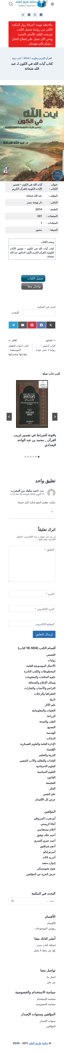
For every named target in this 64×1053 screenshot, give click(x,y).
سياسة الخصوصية (45, 1004)
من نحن (51, 982)
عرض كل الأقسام (45, 799)
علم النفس (49, 794)
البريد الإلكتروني (44, 609)
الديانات (50, 738)
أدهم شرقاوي (47, 846)
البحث (15, 312)
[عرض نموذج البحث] (11, 4)
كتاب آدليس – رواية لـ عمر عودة (45, 345)
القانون (51, 777)
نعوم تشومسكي (46, 868)
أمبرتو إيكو (49, 851)
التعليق (49, 549)
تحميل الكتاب (35, 278)
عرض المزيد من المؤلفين (40, 874)
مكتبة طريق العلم (38, 1043)
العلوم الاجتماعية (45, 766)
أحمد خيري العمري (44, 840)
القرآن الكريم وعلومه (42, 58)
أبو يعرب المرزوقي (44, 818)
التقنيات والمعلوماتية (43, 710)
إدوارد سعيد (48, 863)
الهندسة (50, 732)
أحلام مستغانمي (46, 829)
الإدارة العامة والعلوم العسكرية (37, 744)
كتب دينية (16, 58)
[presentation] (32, 404)
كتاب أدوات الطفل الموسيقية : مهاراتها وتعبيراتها (19, 347)
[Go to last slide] (54, 417)
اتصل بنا (51, 977)
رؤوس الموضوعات (45, 928)
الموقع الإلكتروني (44, 624)
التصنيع (51, 727)
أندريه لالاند (49, 857)
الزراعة (51, 716)
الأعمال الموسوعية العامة (40, 665)
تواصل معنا (34, 286)
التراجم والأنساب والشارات (39, 688)
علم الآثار (50, 704)
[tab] (38, 457)
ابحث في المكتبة (46, 306)
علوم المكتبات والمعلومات (40, 677)
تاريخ (52, 699)
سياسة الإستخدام (46, 999)
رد (52, 511)
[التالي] (9, 417)
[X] (35, 14)
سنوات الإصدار (47, 1020)
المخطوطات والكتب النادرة (39, 671)
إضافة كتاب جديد (46, 945)
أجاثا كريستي (48, 824)
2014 (26, 58)
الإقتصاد (50, 749)
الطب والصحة (47, 721)
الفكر (52, 788)
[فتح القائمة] (52, 4)
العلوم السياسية (46, 771)
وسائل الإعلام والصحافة (41, 682)
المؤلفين (50, 1026)
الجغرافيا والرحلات (44, 693)
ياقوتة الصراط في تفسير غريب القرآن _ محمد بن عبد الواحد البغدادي (35, 440)
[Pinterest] (29, 14)
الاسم (50, 594)
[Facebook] (41, 14)
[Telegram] (23, 14)
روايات (51, 660)
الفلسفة (50, 783)
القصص (50, 654)
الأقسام (51, 923)
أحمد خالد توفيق (46, 835)
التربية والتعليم (47, 755)
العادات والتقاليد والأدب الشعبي (37, 760)
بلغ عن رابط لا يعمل (44, 950)
